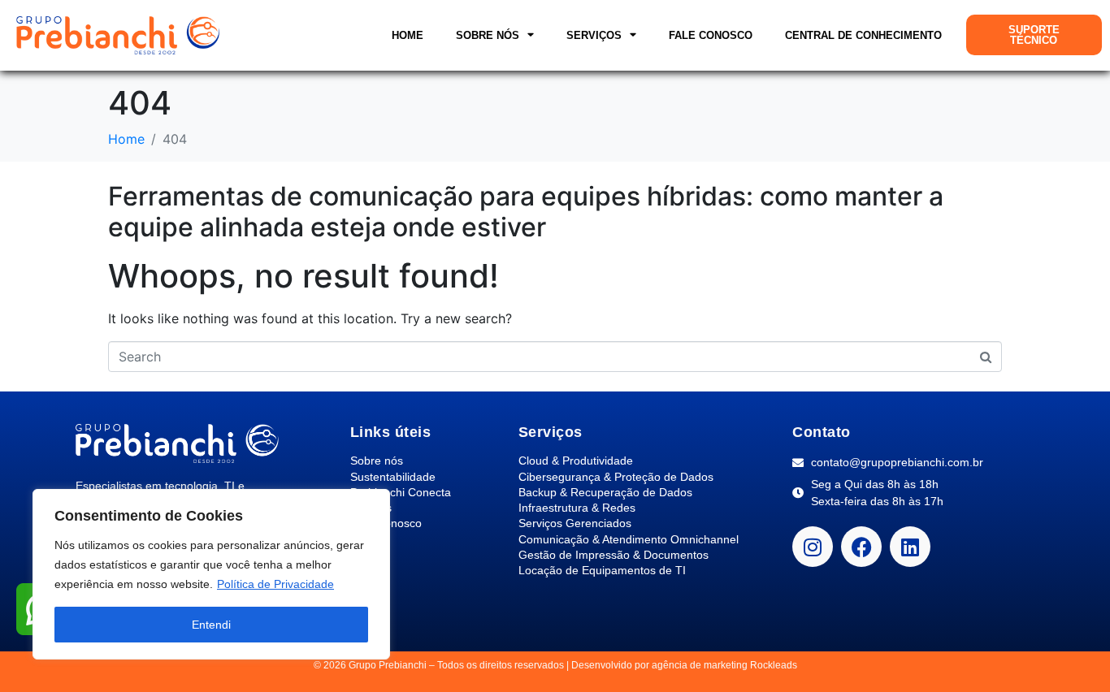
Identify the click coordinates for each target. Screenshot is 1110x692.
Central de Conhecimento (863, 35)
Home (407, 35)
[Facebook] (861, 546)
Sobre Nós (487, 35)
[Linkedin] (910, 546)
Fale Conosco (710, 35)
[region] (211, 574)
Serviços (594, 35)
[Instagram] (812, 546)
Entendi (211, 624)
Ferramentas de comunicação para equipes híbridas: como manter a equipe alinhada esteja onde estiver (525, 211)
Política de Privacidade (275, 583)
